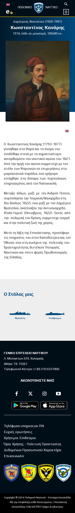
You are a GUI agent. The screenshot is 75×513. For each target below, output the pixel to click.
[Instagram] (44, 394)
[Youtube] (58, 394)
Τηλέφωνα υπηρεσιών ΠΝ (24, 426)
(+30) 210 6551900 (46, 369)
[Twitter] (31, 394)
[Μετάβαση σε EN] (8, 4)
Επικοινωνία (14, 456)
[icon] (66, 12)
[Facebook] (17, 394)
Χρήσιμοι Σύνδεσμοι (20, 438)
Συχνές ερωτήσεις (18, 432)
